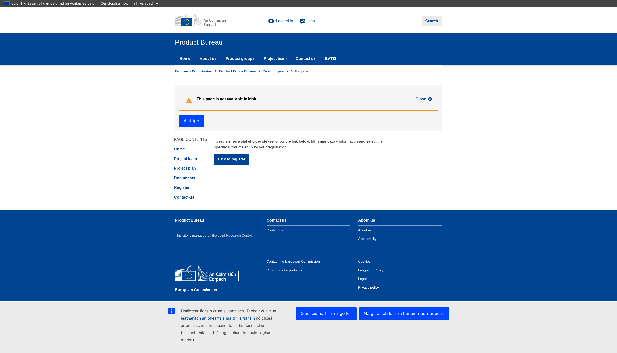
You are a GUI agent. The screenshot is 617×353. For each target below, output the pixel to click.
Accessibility (367, 239)
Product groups (240, 59)
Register (181, 188)
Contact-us (184, 197)
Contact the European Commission (293, 261)
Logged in (284, 21)
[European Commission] (210, 274)
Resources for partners (284, 270)
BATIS (330, 59)
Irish (308, 21)
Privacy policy (368, 287)
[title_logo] (204, 20)
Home (185, 59)
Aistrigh (191, 120)
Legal (362, 279)
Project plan (185, 168)
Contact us (306, 59)
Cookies (364, 261)
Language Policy (370, 270)
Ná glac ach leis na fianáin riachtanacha (404, 313)
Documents (184, 178)
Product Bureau (189, 220)
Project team (275, 59)
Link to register (231, 159)
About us (208, 59)
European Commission (193, 71)
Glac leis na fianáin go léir (326, 313)
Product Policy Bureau (237, 71)
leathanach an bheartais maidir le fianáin (218, 318)
